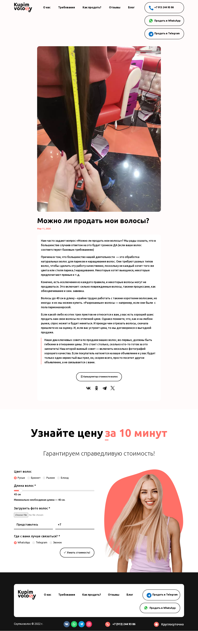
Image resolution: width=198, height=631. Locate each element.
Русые (21, 477)
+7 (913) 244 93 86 (123, 624)
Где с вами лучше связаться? (37, 536)
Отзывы (114, 7)
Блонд (65, 477)
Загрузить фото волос (32, 508)
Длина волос (25, 485)
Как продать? (92, 7)
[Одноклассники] (96, 388)
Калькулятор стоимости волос (100, 376)
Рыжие (50, 477)
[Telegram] (104, 388)
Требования (66, 7)
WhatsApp (24, 542)
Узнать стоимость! (78, 552)
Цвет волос (22, 471)
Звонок (57, 542)
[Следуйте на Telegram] (81, 624)
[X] (112, 388)
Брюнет (36, 477)
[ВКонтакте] (88, 388)
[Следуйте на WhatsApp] (74, 624)
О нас (46, 7)
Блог (131, 7)
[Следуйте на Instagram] (89, 624)
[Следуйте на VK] (67, 624)
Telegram (41, 542)
